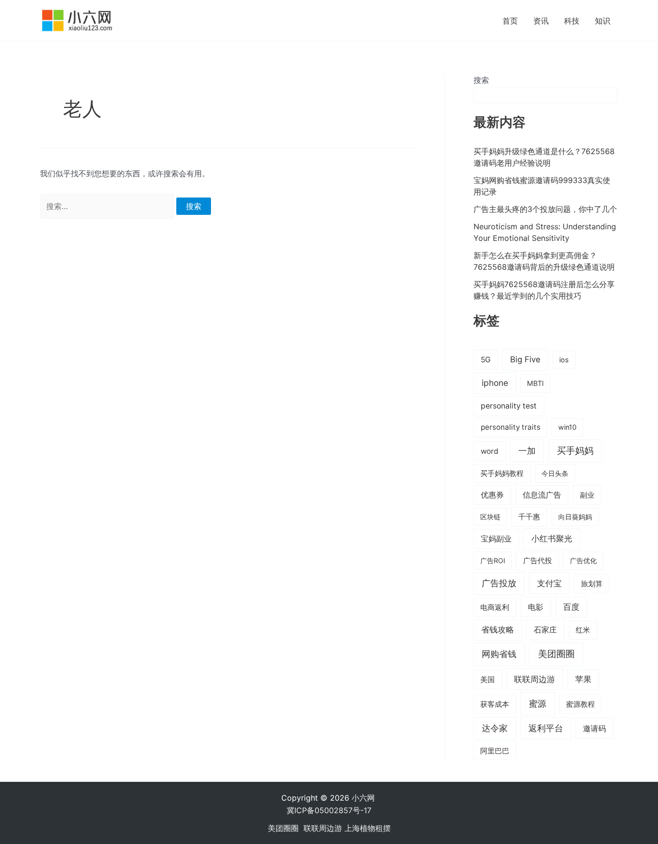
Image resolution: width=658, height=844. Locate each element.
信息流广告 (542, 495)
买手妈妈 (575, 450)
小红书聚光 (551, 538)
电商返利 (494, 607)
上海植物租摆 (367, 828)
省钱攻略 (497, 629)
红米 (583, 629)
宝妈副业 (496, 538)
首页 (510, 21)
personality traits (510, 427)
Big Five (525, 359)
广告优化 (583, 560)
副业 (587, 495)
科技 (571, 21)
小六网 (364, 798)
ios (564, 360)
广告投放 (499, 583)
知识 (602, 21)
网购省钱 (499, 653)
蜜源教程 (580, 704)
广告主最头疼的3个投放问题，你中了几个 (545, 209)
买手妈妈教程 (502, 473)
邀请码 (594, 728)
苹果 (583, 679)
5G (486, 359)
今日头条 (554, 473)
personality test (509, 405)
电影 (535, 607)
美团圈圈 (556, 653)
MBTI (535, 383)
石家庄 (545, 629)
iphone (495, 383)
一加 (527, 450)
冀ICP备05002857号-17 (329, 810)
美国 (487, 679)
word (490, 451)
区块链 (490, 517)
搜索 (481, 80)
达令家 (495, 728)
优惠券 (492, 495)
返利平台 (545, 728)
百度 (571, 607)
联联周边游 (534, 679)
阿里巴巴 (494, 751)
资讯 (541, 21)
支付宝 (549, 583)
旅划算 (592, 583)
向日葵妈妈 (575, 517)
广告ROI (492, 560)
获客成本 (494, 704)
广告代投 (537, 560)
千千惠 (529, 516)
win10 (567, 427)
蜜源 (537, 703)
